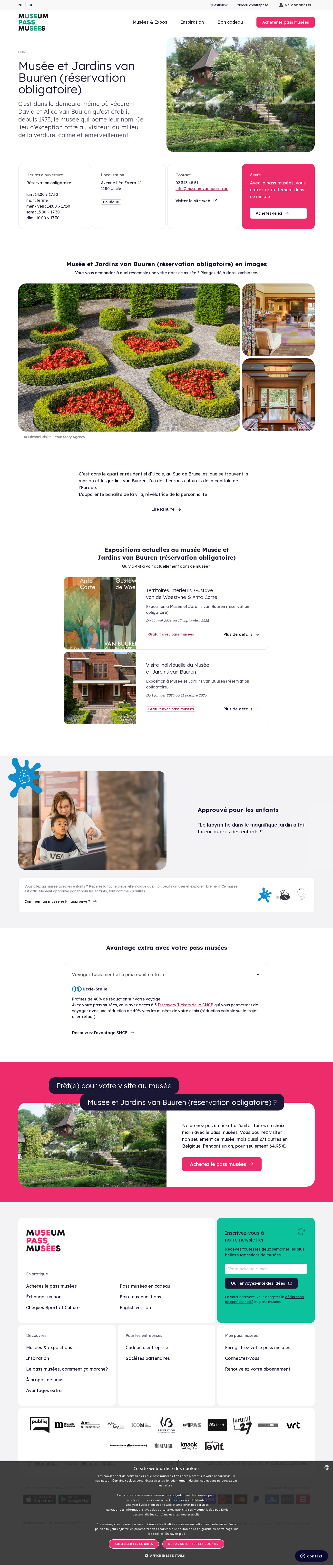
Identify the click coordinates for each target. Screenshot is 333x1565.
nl (20, 5)
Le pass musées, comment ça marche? (67, 1369)
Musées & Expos (150, 22)
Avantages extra (44, 1390)
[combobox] (326, 1467)
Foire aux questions (140, 1297)
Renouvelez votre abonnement (257, 1369)
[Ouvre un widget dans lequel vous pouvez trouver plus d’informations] (311, 1556)
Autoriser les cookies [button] (134, 1544)
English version (135, 1307)
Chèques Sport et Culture (53, 1307)
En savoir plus (175, 1534)
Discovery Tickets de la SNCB (185, 1004)
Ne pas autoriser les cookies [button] (193, 1544)
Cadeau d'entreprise (251, 5)
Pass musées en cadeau (145, 1286)
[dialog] (166, 1513)
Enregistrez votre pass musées (257, 1347)
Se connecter (298, 4)
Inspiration (192, 22)
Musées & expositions (49, 1347)
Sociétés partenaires (148, 1358)
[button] (166, 1555)
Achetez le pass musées (51, 1286)
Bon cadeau (230, 22)
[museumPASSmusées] (33, 22)
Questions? (219, 5)
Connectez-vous (242, 1358)
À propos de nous (44, 1380)
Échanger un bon (43, 1297)
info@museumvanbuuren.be (202, 188)
